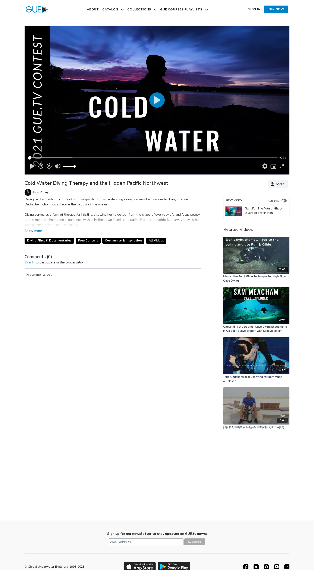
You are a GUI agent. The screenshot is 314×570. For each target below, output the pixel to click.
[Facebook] (245, 566)
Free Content (88, 240)
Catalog (110, 9)
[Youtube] (276, 566)
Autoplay (273, 200)
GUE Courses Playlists (181, 9)
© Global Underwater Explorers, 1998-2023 (54, 566)
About (93, 9)
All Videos (156, 240)
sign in (29, 262)
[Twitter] (256, 566)
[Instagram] (266, 566)
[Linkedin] (286, 566)
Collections (139, 9)
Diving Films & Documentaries (49, 240)
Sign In (254, 9)
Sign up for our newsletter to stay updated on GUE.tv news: (157, 533)
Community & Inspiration (123, 240)
